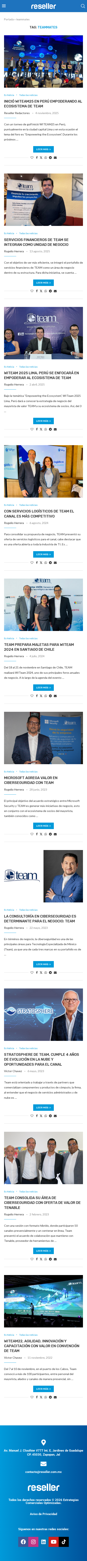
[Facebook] (23, 1542)
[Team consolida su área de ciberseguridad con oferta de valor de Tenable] (43, 1158)
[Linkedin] (43, 1542)
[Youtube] (54, 1542)
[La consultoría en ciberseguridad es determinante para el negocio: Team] (43, 876)
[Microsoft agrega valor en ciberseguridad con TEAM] (43, 738)
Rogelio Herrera (14, 251)
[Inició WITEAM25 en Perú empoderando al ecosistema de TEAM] (43, 61)
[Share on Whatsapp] (46, 157)
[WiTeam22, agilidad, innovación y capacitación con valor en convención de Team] (43, 1301)
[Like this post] (32, 157)
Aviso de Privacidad (43, 1514)
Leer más (42, 149)
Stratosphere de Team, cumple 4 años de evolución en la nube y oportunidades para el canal (41, 1059)
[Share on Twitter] (41, 157)
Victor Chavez (13, 1071)
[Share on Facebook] (37, 157)
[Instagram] (33, 1542)
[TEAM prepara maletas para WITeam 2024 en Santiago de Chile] (43, 605)
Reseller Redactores (17, 113)
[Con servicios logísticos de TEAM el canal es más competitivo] (43, 471)
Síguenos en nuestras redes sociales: (43, 1529)
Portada (9, 19)
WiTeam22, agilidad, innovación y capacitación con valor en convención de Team (41, 1346)
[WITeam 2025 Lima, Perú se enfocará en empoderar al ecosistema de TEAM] (43, 333)
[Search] (83, 6)
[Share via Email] (55, 157)
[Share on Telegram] (50, 157)
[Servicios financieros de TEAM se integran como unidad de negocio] (43, 200)
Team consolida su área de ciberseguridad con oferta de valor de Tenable (42, 1203)
